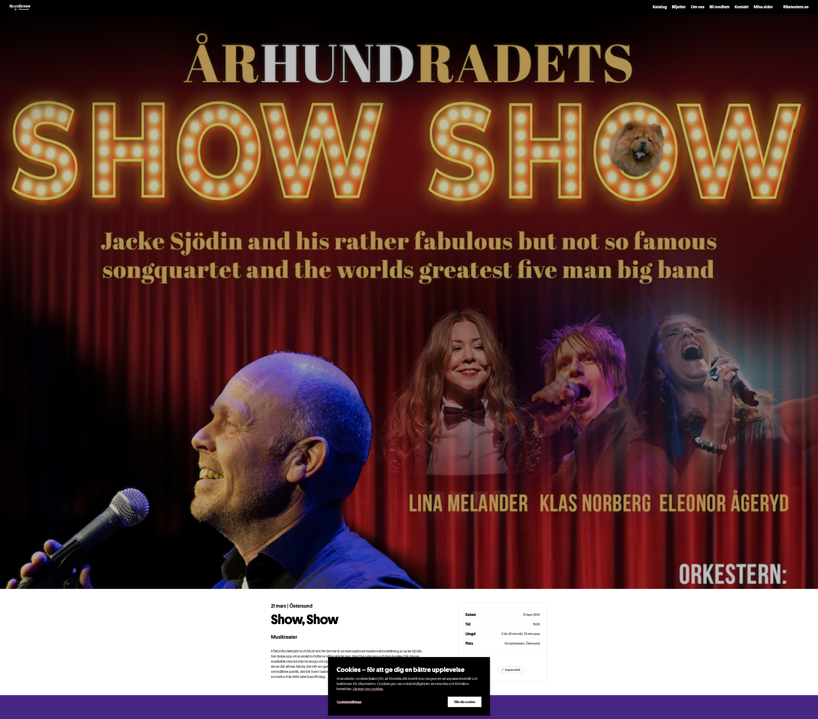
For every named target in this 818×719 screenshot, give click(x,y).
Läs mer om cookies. (368, 689)
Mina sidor (763, 7)
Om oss (697, 7)
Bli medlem (720, 7)
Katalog (660, 7)
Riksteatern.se (796, 7)
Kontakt (742, 7)
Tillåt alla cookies (464, 702)
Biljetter (679, 7)
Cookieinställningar (349, 702)
